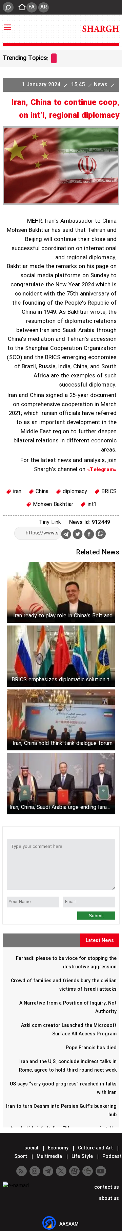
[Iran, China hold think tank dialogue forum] (61, 720)
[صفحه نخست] (20, 7)
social (31, 1148)
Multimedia (49, 1156)
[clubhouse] (87, 1171)
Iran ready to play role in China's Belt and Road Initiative (63, 616)
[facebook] (89, 535)
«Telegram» (102, 470)
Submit (96, 915)
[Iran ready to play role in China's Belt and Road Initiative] (61, 592)
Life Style (82, 1156)
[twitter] (78, 535)
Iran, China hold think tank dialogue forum (63, 743)
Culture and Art (95, 1148)
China (41, 491)
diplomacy (74, 491)
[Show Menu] (7, 24)
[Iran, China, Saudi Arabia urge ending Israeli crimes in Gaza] (61, 783)
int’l (91, 504)
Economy (58, 1148)
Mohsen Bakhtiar (52, 504)
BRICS (108, 491)
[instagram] (34, 1171)
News (101, 85)
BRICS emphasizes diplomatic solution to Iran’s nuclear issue (62, 680)
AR (43, 7)
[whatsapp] (101, 534)
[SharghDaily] (100, 29)
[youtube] (101, 1171)
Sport (20, 1156)
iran (16, 491)
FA (31, 7)
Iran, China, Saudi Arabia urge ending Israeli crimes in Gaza (61, 807)
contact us (106, 1187)
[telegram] (66, 535)
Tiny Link (50, 522)
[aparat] (74, 1171)
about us (108, 1198)
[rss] (21, 1171)
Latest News (100, 940)
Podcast (111, 1156)
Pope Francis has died (91, 1048)
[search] (8, 7)
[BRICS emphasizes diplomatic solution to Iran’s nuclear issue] (61, 656)
